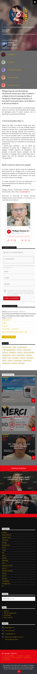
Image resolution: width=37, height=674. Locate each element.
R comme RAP (13, 77)
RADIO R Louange (15, 70)
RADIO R (12, 54)
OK (19, 671)
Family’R (11, 62)
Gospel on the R (14, 85)
